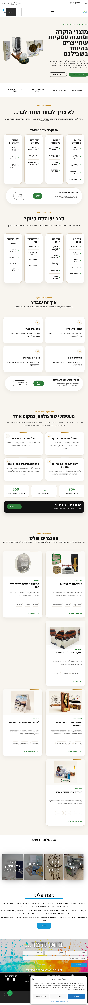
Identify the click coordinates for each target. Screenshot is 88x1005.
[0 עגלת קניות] (4, 12)
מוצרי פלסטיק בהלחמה (12, 866)
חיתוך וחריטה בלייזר (54, 866)
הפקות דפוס (33, 866)
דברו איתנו (14, 506)
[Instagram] (8, 979)
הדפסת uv (74, 866)
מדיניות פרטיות (55, 1001)
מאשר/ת (76, 996)
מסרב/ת (58, 996)
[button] (34, 979)
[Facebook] (85, 3)
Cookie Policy (64, 1001)
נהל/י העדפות (41, 996)
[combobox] (19, 12)
